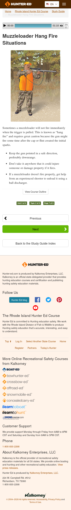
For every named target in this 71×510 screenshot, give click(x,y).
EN (66, 25)
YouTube (35, 307)
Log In (19, 341)
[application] (35, 25)
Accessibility (41, 499)
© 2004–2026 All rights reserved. (21, 499)
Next (36, 229)
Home (8, 11)
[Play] (4, 25)
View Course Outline (35, 191)
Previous (35, 218)
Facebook (37, 299)
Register (19, 348)
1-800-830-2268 (10, 446)
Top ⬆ (8, 341)
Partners (32, 348)
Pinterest (59, 299)
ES (66, 27)
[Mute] (61, 25)
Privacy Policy (54, 499)
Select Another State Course (41, 341)
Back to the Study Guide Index (36, 243)
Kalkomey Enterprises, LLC (44, 472)
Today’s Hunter (48, 348)
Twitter (48, 299)
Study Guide (58, 11)
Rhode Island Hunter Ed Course (31, 11)
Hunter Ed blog (19, 300)
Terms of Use (35, 502)
